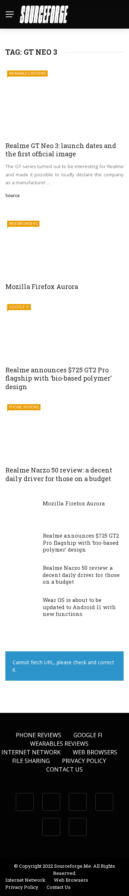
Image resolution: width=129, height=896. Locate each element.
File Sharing (31, 761)
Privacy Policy (84, 761)
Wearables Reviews (27, 73)
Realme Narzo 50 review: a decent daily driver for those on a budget (58, 474)
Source (12, 195)
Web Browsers (23, 223)
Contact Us (64, 769)
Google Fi (19, 306)
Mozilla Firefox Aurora (41, 286)
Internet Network (31, 752)
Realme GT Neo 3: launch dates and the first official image (60, 149)
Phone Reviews (24, 407)
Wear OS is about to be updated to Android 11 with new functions (79, 606)
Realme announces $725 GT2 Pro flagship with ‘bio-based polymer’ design (58, 378)
